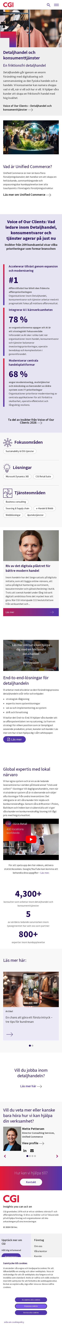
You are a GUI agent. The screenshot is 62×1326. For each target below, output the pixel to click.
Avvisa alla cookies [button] (31, 1312)
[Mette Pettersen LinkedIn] (25, 1150)
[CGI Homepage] (8, 4)
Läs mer (32, 612)
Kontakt (31, 1182)
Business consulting (16, 501)
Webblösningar (13, 515)
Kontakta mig (32, 1150)
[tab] (30, 1046)
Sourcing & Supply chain (17, 508)
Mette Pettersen (33, 1129)
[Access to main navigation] (56, 5)
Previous (4, 1156)
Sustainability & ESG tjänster (20, 451)
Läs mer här (28, 1086)
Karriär (38, 1256)
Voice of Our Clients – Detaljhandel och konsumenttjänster (27, 107)
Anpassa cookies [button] (31, 1306)
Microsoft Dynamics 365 (17, 476)
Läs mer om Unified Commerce (24, 194)
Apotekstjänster (35, 515)
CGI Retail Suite (43, 476)
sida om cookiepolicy (14, 1322)
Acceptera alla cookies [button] (31, 1300)
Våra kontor (40, 1251)
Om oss (38, 1246)
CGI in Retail (20, 824)
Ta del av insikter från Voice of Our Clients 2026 (31, 421)
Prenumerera (11, 1256)
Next (57, 1156)
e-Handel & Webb (44, 508)
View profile (30, 1143)
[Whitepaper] (31, 655)
